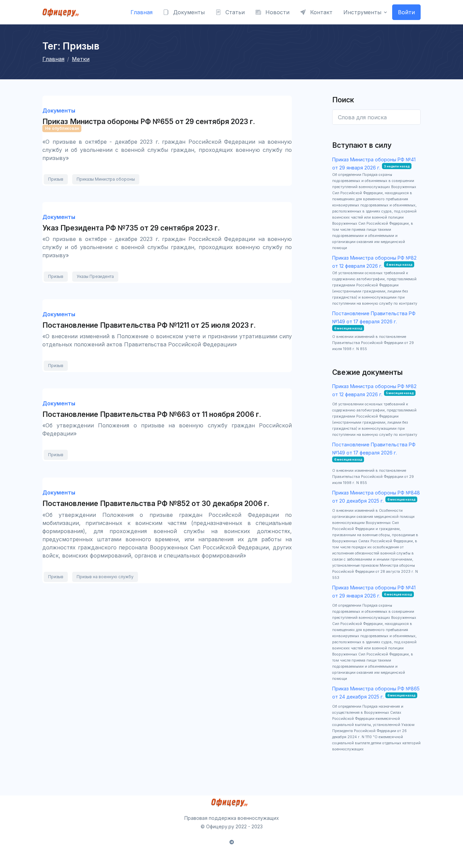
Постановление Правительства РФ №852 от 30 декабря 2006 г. (155, 503)
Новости (276, 12)
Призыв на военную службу (105, 576)
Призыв (55, 179)
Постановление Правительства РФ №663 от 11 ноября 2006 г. (151, 414)
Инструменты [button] (362, 12)
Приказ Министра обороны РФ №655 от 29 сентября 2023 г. (148, 121)
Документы (188, 12)
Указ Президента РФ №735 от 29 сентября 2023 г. (131, 228)
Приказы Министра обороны (106, 179)
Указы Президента (95, 276)
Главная (141, 12)
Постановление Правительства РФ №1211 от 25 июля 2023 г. (149, 325)
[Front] (62, 12)
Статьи (234, 12)
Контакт (320, 12)
